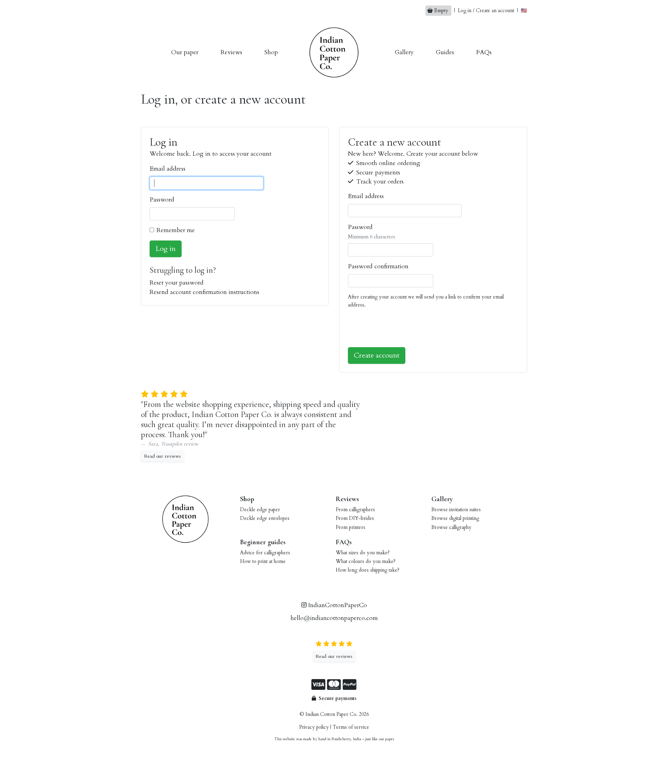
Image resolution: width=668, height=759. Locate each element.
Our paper (184, 52)
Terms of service (351, 727)
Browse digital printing (455, 518)
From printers (350, 527)
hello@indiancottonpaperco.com (334, 618)
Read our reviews (162, 456)
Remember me (176, 230)
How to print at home (263, 561)
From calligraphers (355, 509)
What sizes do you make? (363, 552)
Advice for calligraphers (265, 552)
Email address (167, 169)
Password (162, 200)
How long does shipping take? (367, 570)
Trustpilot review (179, 443)
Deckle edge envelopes (264, 518)
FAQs (484, 52)
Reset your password (177, 283)
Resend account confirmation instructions (204, 292)
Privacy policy (314, 727)
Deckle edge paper (260, 509)
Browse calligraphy (451, 527)
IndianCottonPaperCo (337, 605)
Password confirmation (378, 266)
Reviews (231, 52)
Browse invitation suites (456, 509)
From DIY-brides (355, 518)
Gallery (404, 52)
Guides (445, 52)
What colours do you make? (366, 561)
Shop (271, 52)
